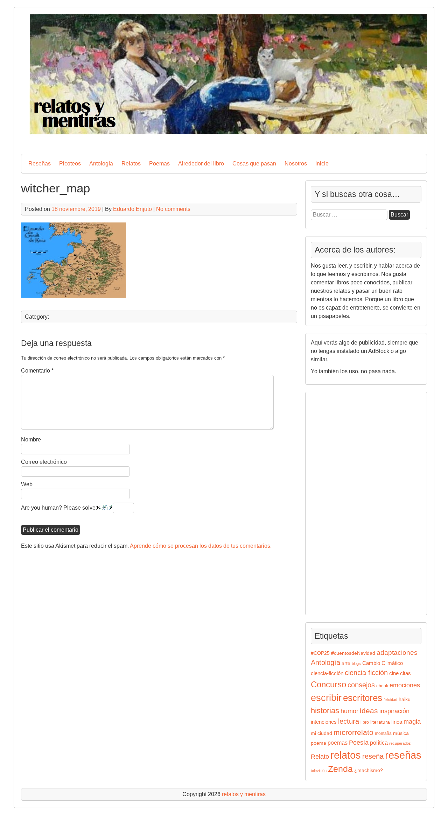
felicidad (390, 699)
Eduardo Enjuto (132, 209)
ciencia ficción (366, 672)
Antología (101, 163)
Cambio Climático (382, 663)
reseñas (403, 755)
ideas (369, 711)
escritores (362, 698)
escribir (326, 697)
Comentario (37, 371)
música (401, 733)
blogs (356, 663)
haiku (405, 699)
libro (364, 722)
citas (405, 673)
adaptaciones (397, 652)
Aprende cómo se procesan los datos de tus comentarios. (201, 546)
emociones (405, 685)
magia (412, 721)
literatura (380, 722)
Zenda (340, 769)
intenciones (324, 722)
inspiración (394, 711)
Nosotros (296, 163)
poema (318, 743)
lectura (348, 721)
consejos (361, 685)
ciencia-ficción (327, 673)
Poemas (159, 163)
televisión (319, 770)
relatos (345, 755)
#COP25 (320, 653)
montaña (383, 733)
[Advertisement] (332, 502)
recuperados (400, 743)
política (379, 742)
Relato (320, 756)
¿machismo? (368, 770)
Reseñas (39, 163)
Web (27, 484)
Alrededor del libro (201, 163)
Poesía (359, 742)
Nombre (31, 439)
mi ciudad (321, 733)
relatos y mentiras (244, 794)
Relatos (131, 163)
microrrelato (353, 732)
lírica (396, 722)
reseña (373, 756)
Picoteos (70, 163)
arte (346, 663)
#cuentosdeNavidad (353, 653)
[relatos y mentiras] (224, 143)
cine (394, 673)
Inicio (322, 163)
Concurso (328, 684)
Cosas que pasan (254, 163)
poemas (338, 742)
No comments (173, 209)
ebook (382, 685)
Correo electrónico (44, 462)
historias (325, 710)
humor (349, 711)
